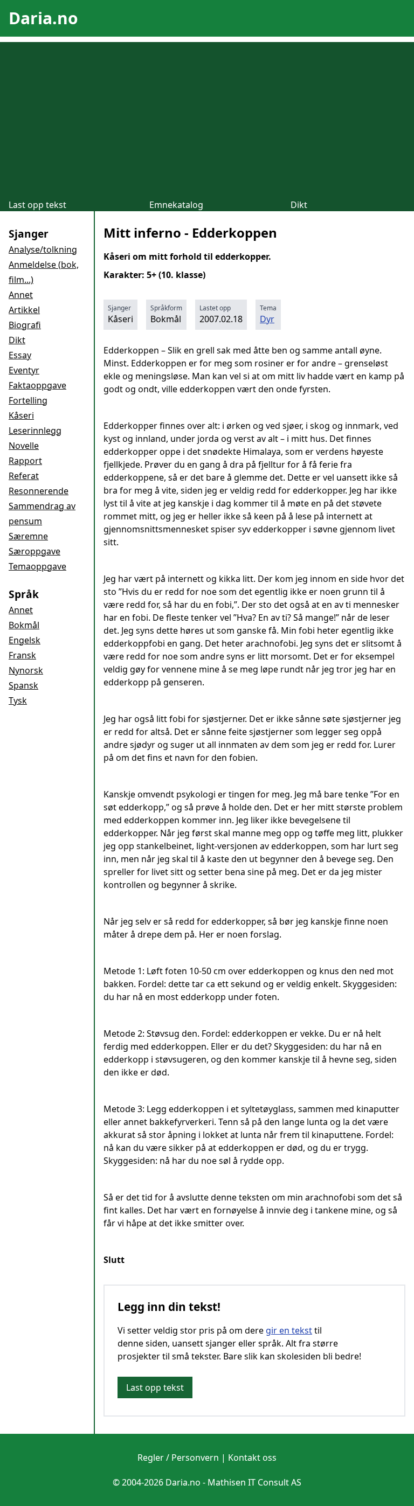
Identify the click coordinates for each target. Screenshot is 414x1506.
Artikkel (24, 310)
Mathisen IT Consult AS (254, 1482)
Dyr (267, 319)
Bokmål (24, 625)
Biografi (25, 325)
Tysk (18, 700)
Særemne (28, 536)
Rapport (25, 461)
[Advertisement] (207, 117)
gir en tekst (289, 1330)
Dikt (299, 205)
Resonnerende (38, 491)
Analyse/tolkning (43, 249)
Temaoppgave (37, 566)
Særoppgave (34, 551)
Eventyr (24, 370)
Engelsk (24, 640)
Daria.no (43, 18)
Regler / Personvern (178, 1457)
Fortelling (28, 400)
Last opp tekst (37, 205)
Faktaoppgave (37, 385)
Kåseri (21, 415)
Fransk (22, 655)
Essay (20, 355)
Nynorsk (26, 670)
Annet (21, 295)
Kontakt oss (252, 1457)
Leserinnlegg (35, 430)
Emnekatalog (176, 205)
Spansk (23, 685)
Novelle (24, 446)
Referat (24, 476)
